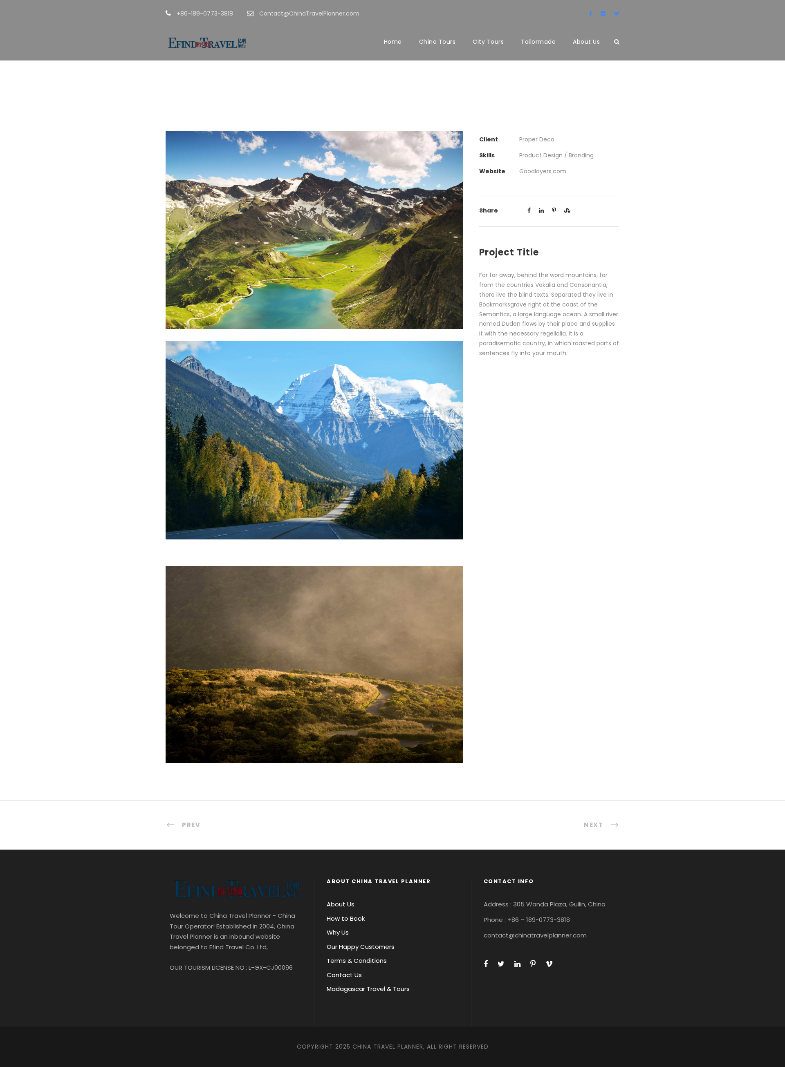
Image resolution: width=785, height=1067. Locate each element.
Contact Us (344, 975)
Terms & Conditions (357, 960)
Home (393, 42)
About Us (586, 42)
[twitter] (616, 13)
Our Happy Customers (361, 946)
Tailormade (538, 42)
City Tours (488, 42)
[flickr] (603, 13)
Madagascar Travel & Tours (368, 988)
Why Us (338, 932)
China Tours (437, 42)
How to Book (346, 918)
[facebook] (590, 13)
